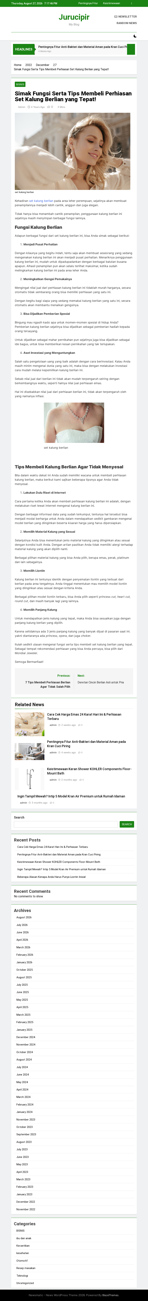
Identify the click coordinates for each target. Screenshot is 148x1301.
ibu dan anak (23, 1238)
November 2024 (25, 1044)
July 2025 (22, 984)
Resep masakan (25, 1268)
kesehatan (22, 1253)
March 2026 (23, 947)
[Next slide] (134, 3)
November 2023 (25, 1119)
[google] (26, 20)
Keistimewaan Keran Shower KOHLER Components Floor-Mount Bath (58, 862)
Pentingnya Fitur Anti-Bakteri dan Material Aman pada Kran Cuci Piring (70, 47)
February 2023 (24, 1186)
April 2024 (22, 1089)
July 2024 (22, 1067)
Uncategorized (25, 1283)
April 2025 (22, 1007)
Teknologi (22, 1275)
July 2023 (22, 1149)
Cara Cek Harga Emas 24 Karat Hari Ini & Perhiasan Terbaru (52, 847)
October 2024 (24, 1052)
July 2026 (22, 925)
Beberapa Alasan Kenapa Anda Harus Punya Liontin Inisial (51, 877)
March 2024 (23, 1097)
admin (21, 107)
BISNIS (20, 84)
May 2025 (22, 999)
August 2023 (24, 1142)
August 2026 (24, 917)
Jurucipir (74, 17)
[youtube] (31, 20)
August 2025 (24, 977)
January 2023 (24, 1194)
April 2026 (22, 939)
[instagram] (18, 20)
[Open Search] (129, 36)
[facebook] (13, 20)
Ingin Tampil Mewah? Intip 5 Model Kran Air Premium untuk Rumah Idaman (102, 3)
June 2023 (22, 1157)
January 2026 (24, 962)
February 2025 (24, 1022)
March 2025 (23, 1014)
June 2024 (22, 1074)
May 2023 (22, 1164)
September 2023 (26, 1134)
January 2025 (24, 1029)
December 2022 (25, 1201)
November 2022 (25, 1209)
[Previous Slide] (128, 3)
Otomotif (22, 1260)
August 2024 (24, 1059)
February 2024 (24, 1104)
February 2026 (24, 954)
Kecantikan (23, 1245)
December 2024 (25, 1037)
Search (19, 817)
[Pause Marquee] (131, 49)
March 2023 (23, 1179)
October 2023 (24, 1127)
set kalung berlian (41, 201)
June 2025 (22, 992)
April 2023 (22, 1172)
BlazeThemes (110, 1295)
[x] (22, 20)
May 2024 (22, 1082)
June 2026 (22, 932)
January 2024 (24, 1112)
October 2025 (24, 969)
